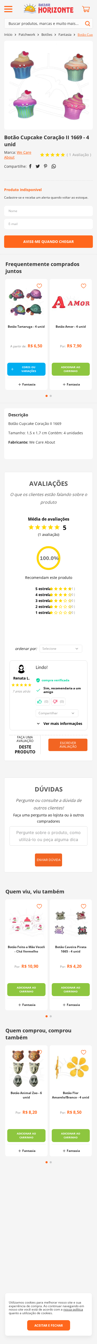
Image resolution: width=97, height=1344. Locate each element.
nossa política (73, 1309)
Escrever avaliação (68, 744)
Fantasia (64, 35)
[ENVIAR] (48, 241)
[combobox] (48, 23)
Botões (46, 35)
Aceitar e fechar (48, 1325)
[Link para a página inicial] (8, 35)
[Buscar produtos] (88, 23)
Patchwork (27, 35)
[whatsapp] (53, 166)
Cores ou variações (28, 369)
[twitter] (38, 166)
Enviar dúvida (49, 860)
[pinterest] (45, 166)
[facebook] (30, 166)
